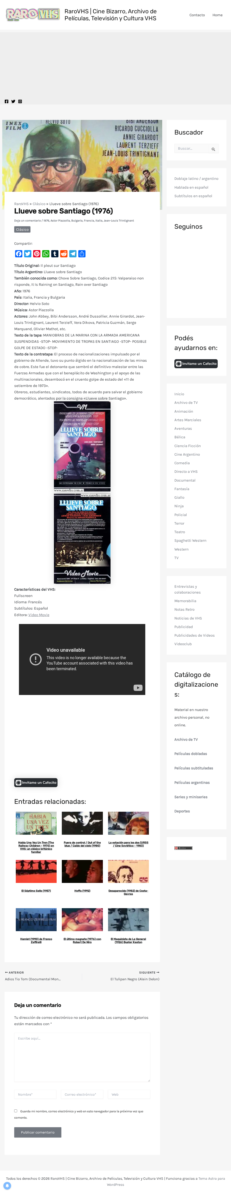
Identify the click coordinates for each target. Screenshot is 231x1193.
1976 (46, 220)
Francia (89, 220)
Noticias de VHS (188, 618)
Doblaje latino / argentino (196, 178)
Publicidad (183, 626)
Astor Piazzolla (60, 220)
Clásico (39, 203)
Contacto (197, 15)
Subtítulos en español (193, 196)
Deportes (182, 811)
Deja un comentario (27, 220)
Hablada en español (191, 187)
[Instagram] (20, 101)
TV (176, 557)
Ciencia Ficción (187, 445)
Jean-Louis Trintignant (119, 220)
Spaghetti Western (190, 540)
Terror (179, 523)
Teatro (179, 532)
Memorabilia (185, 601)
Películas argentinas (192, 782)
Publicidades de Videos (194, 635)
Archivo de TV (186, 402)
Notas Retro (184, 609)
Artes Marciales (187, 420)
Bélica (179, 437)
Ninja (179, 506)
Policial (180, 514)
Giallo (179, 497)
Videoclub (183, 644)
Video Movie (38, 614)
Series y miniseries (191, 797)
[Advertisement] (115, 63)
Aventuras (183, 428)
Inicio (179, 394)
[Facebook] (7, 101)
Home (218, 15)
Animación (183, 411)
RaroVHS (21, 203)
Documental (185, 480)
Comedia (182, 463)
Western (181, 549)
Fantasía (181, 489)
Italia (98, 220)
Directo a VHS (186, 471)
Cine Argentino (187, 454)
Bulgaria (77, 220)
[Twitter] (13, 101)
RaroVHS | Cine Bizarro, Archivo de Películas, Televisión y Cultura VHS (111, 15)
